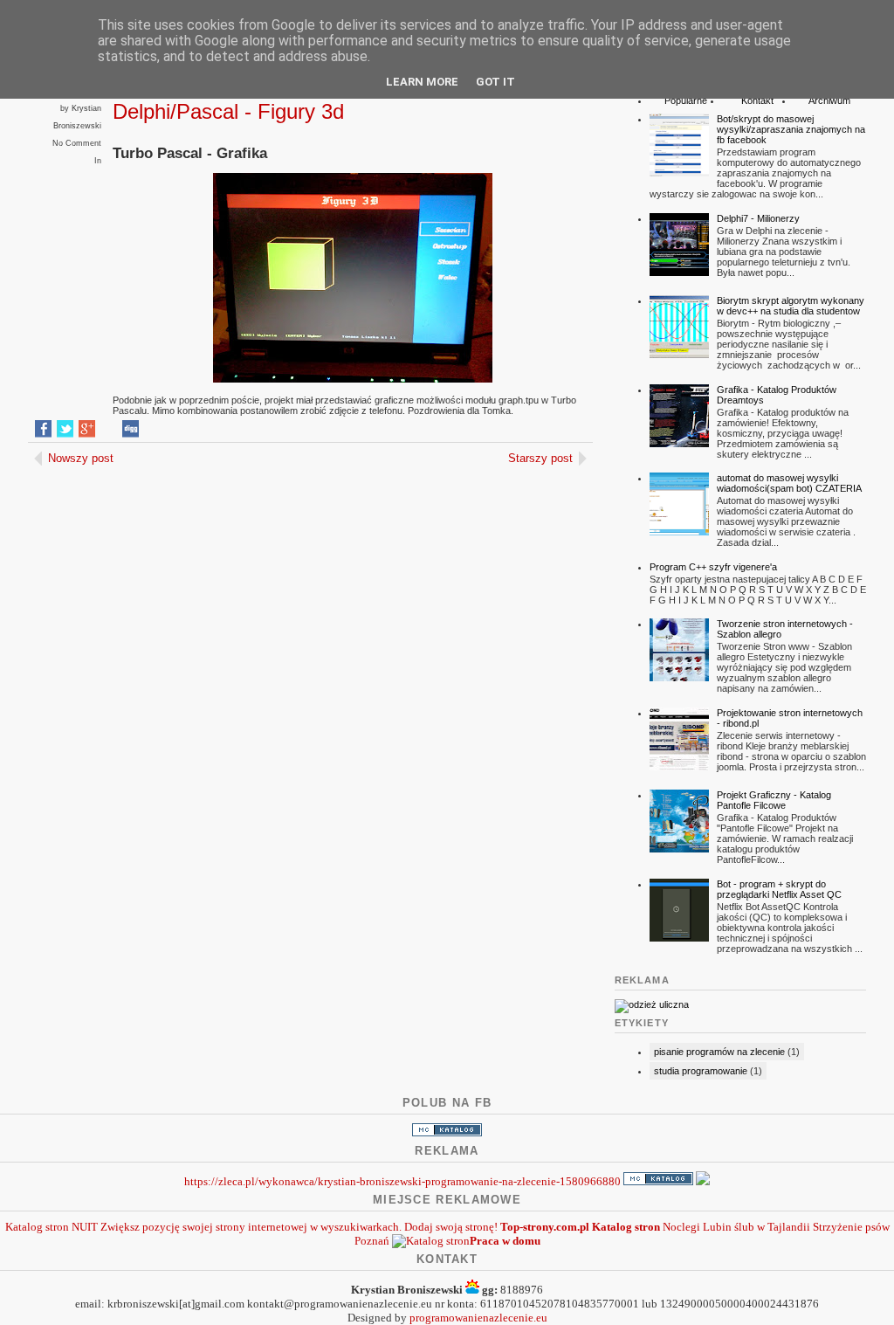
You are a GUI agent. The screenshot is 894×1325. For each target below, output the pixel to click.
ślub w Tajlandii (772, 1226)
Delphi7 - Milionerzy (758, 218)
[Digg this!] (130, 429)
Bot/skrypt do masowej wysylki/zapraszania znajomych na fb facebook (791, 129)
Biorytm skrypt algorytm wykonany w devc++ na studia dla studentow (790, 305)
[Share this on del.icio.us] (152, 429)
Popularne (685, 100)
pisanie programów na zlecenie (719, 1051)
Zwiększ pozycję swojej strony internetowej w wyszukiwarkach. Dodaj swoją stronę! (299, 1226)
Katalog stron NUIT (51, 1226)
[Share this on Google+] (87, 429)
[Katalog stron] (447, 1132)
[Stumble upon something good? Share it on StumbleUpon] (108, 429)
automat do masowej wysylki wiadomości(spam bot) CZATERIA (789, 483)
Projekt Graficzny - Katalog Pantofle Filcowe (774, 800)
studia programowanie (700, 1071)
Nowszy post (80, 458)
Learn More (422, 81)
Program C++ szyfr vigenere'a (713, 567)
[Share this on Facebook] (43, 429)
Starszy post (540, 458)
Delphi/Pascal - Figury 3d (228, 111)
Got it (495, 81)
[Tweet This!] (65, 429)
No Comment (76, 143)
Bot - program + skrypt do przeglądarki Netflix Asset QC (779, 889)
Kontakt (757, 100)
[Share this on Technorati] (218, 429)
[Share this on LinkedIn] (174, 429)
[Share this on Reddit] (196, 429)
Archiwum (829, 100)
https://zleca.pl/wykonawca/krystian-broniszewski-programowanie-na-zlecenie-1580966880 (402, 1181)
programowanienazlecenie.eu (478, 1317)
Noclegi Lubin (697, 1226)
